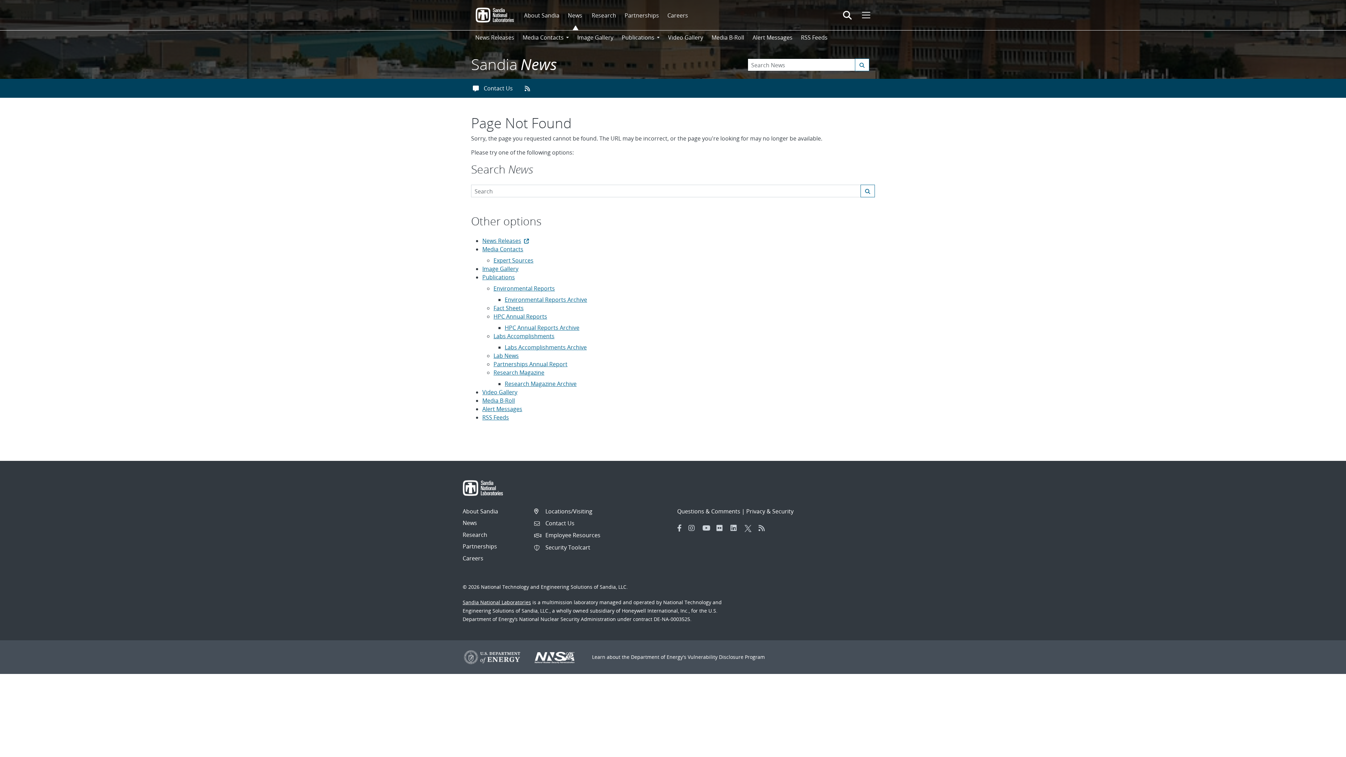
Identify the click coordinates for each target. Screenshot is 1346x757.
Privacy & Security (770, 511)
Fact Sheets (509, 308)
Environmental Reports (524, 288)
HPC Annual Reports (520, 316)
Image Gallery (595, 37)
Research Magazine (519, 372)
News (575, 15)
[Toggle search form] (847, 15)
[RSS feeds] (530, 88)
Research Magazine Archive (541, 384)
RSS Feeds (814, 37)
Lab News (506, 356)
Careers (677, 15)
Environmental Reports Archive (546, 300)
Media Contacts (502, 249)
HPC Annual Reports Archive (542, 328)
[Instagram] (693, 528)
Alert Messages (773, 37)
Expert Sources (513, 260)
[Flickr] (721, 528)
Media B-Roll (728, 37)
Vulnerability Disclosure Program (726, 657)
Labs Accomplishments (524, 336)
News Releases (494, 37)
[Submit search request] (862, 65)
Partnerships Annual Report (530, 364)
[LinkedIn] (735, 528)
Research (604, 15)
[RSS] (764, 528)
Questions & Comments (708, 511)
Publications (498, 277)
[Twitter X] (750, 528)
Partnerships (642, 15)
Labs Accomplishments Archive (546, 347)
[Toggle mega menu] (865, 15)
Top (1325, 749)
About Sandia (541, 15)
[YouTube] (707, 528)
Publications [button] (638, 37)
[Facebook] (679, 528)
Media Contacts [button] (543, 37)
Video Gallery (685, 37)
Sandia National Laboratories (497, 602)
